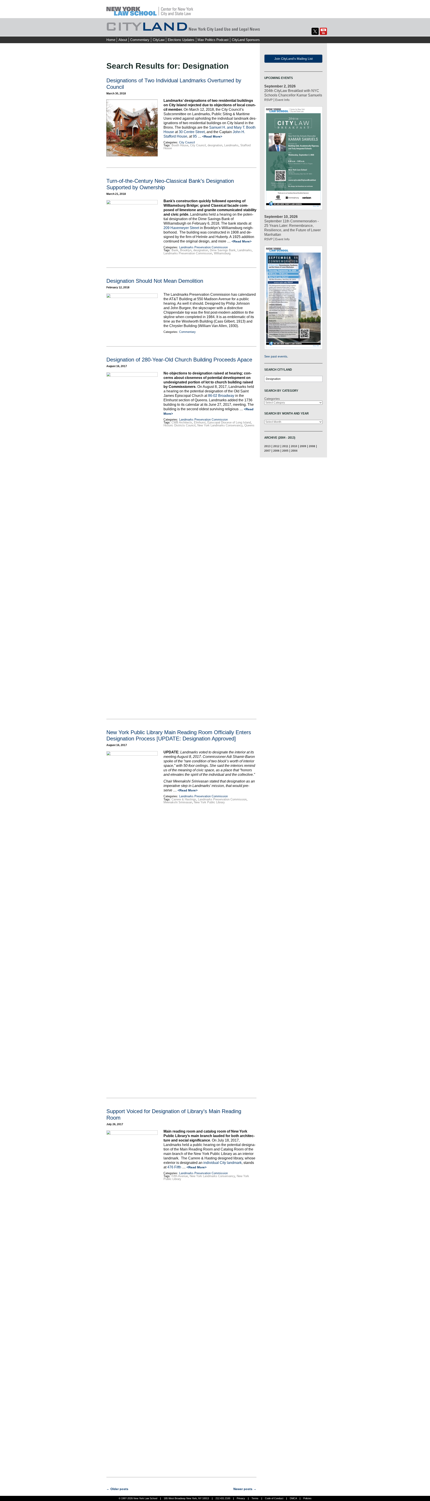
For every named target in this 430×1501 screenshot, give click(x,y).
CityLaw (159, 40)
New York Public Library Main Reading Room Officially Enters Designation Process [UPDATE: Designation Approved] (178, 735)
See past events (275, 356)
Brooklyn (185, 250)
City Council (187, 142)
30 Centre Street (192, 132)
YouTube (323, 31)
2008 (312, 446)
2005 (285, 450)
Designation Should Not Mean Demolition (154, 281)
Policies (307, 1498)
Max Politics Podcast (213, 40)
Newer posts (244, 1489)
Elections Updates (181, 40)
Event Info (282, 100)
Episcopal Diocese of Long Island (229, 422)
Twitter (315, 31)
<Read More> (212, 136)
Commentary (139, 40)
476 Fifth (174, 1167)
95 (195, 136)
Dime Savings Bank (223, 250)
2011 (285, 446)
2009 (303, 446)
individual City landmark (222, 1163)
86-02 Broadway (221, 396)
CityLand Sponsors (246, 40)
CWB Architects (182, 422)
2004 (294, 450)
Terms (255, 1498)
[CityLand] (149, 9)
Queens (249, 425)
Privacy (241, 1498)
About (122, 40)
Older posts (117, 1489)
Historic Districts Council (179, 425)
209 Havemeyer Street (181, 228)
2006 (276, 450)
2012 (276, 446)
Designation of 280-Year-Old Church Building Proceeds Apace (179, 360)
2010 (294, 446)
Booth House (180, 145)
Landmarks (231, 145)
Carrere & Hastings (184, 799)
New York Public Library (209, 802)
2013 (267, 446)
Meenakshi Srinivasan (177, 802)
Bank (175, 250)
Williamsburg (222, 253)
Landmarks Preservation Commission (203, 247)
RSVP (268, 100)
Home (110, 40)
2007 (267, 450)
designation (215, 145)
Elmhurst (200, 422)
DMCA (293, 1498)
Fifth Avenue (180, 1176)
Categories (272, 398)
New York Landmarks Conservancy (220, 425)
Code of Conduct (274, 1498)
